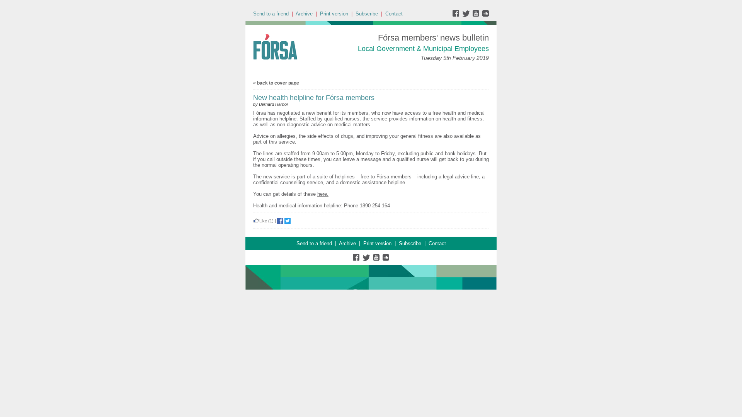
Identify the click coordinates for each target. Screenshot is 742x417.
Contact (394, 14)
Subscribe (367, 14)
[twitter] (467, 15)
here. (322, 194)
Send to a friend (271, 14)
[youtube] (477, 15)
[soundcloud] (485, 15)
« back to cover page (276, 83)
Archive (304, 14)
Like (263, 221)
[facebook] (457, 15)
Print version (334, 14)
